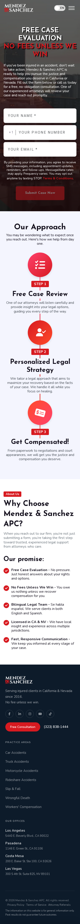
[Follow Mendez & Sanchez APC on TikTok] (50, 714)
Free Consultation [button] (22, 727)
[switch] (59, 8)
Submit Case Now (40, 193)
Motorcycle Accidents (21, 771)
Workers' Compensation (23, 807)
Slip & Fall (12, 789)
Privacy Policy (15, 905)
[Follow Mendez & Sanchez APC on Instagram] (30, 714)
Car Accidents (15, 752)
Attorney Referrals (59, 905)
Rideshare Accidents (20, 780)
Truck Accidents (17, 761)
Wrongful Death (17, 798)
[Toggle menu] (72, 8)
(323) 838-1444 (56, 727)
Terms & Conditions (58, 178)
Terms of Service (36, 905)
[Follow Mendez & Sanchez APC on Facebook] (9, 714)
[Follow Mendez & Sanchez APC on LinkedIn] (20, 714)
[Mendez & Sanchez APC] (18, 8)
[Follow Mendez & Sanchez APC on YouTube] (40, 714)
